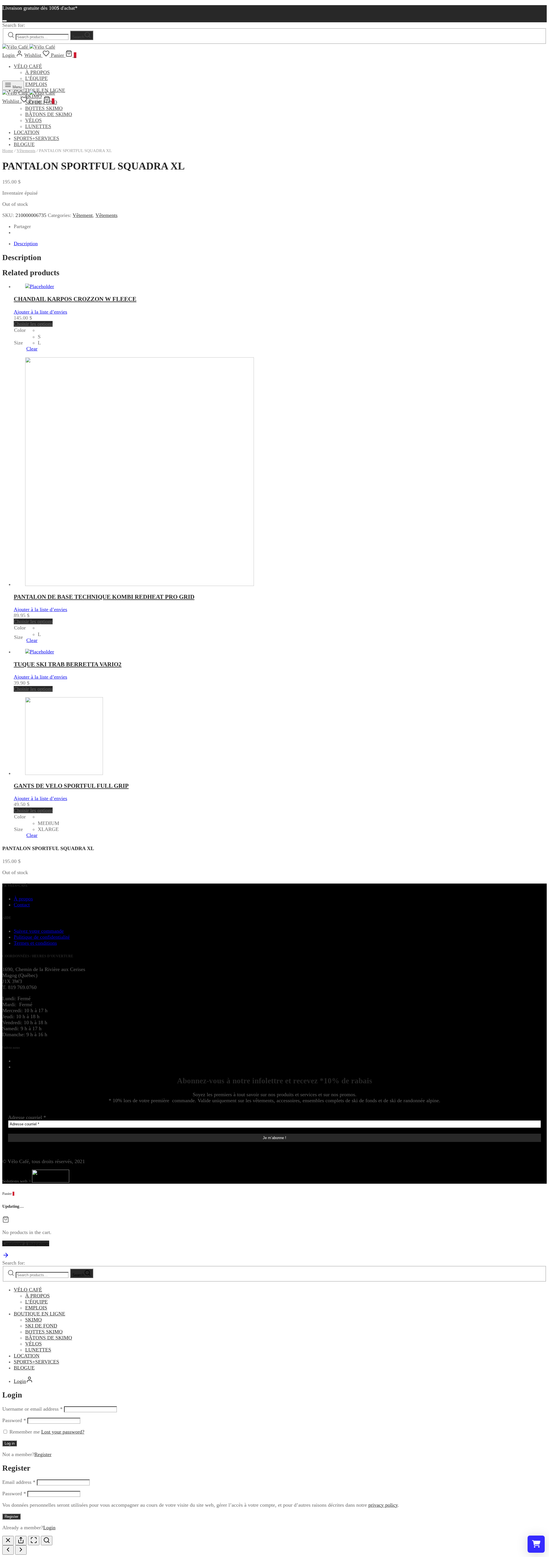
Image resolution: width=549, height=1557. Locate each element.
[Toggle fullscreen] (33, 1540)
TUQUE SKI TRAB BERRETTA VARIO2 (68, 664)
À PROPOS (37, 72)
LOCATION (26, 132)
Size (18, 343)
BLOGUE (24, 1368)
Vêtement (83, 215)
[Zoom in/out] (46, 1540)
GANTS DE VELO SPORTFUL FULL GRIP (71, 785)
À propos (23, 899)
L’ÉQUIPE (36, 78)
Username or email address (32, 1409)
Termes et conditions (35, 943)
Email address (18, 1482)
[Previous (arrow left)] (8, 1550)
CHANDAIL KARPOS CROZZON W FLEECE (75, 299)
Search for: (13, 25)
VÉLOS (33, 120)
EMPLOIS (36, 84)
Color (20, 330)
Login (49, 1527)
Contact (22, 905)
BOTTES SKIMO (44, 108)
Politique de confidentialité (42, 937)
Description (26, 243)
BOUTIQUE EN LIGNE (39, 1314)
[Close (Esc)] (8, 1540)
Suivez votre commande (39, 931)
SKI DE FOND (41, 1326)
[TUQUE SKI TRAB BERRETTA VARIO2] (39, 652)
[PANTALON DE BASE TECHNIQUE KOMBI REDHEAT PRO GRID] (139, 584)
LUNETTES (38, 126)
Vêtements (26, 150)
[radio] (39, 330)
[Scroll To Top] (5, 1257)
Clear (31, 349)
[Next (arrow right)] (21, 1550)
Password (14, 1420)
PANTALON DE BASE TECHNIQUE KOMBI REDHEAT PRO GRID (104, 596)
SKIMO (33, 1320)
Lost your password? (62, 1432)
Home (7, 150)
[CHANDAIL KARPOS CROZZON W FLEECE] (39, 286)
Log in (10, 1443)
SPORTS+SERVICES (36, 138)
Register (42, 1454)
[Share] (21, 1540)
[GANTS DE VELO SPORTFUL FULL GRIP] (64, 773)
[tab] (280, 244)
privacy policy (383, 1505)
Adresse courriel (27, 1117)
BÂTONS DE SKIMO (48, 114)
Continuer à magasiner (25, 1243)
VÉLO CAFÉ (28, 66)
